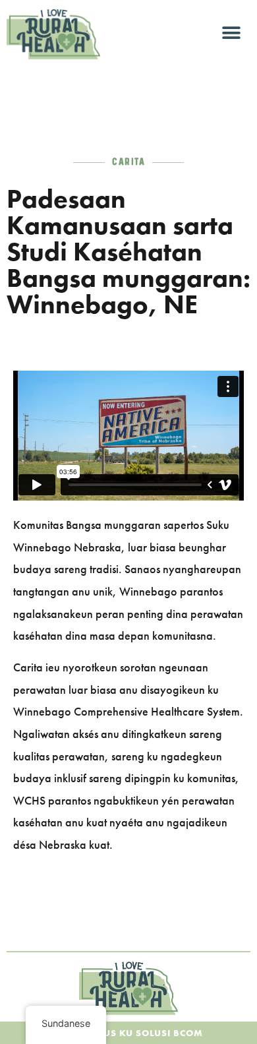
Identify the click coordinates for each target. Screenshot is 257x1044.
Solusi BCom (169, 1033)
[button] (231, 33)
